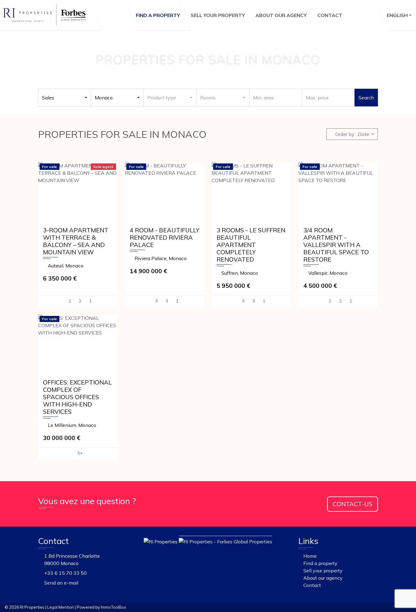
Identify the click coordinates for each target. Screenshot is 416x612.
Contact (329, 15)
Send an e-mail (61, 583)
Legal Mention (60, 607)
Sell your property (218, 15)
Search (366, 98)
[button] (399, 15)
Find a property (158, 15)
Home (309, 556)
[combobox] (64, 97)
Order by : (352, 134)
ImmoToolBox (113, 607)
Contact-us (352, 504)
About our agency (281, 15)
